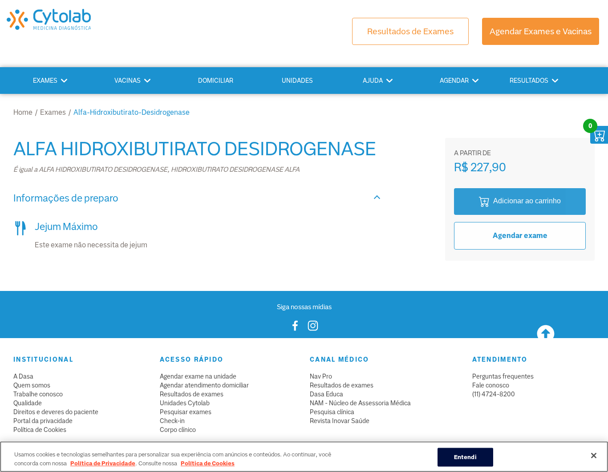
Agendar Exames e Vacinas (541, 31)
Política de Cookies (39, 429)
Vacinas (127, 80)
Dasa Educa (326, 394)
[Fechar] (594, 455)
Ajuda (373, 80)
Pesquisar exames (185, 412)
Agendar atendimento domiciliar (204, 385)
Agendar (454, 80)
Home (22, 112)
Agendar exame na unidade (198, 376)
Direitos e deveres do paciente (55, 412)
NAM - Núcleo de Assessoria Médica (360, 403)
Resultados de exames (191, 394)
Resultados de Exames (410, 31)
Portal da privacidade (43, 420)
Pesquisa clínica (332, 412)
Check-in (172, 420)
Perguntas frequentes (503, 376)
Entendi (465, 457)
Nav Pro (321, 376)
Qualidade (27, 403)
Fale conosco (490, 385)
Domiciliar (215, 80)
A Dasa (23, 376)
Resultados (529, 80)
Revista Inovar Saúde (339, 420)
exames (53, 112)
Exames (45, 80)
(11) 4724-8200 (493, 394)
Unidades (297, 80)
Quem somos (31, 385)
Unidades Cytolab (185, 403)
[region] (304, 456)
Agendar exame (520, 235)
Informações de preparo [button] (65, 198)
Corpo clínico (178, 429)
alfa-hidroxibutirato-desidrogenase (131, 112)
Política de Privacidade (102, 463)
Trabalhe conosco (38, 394)
